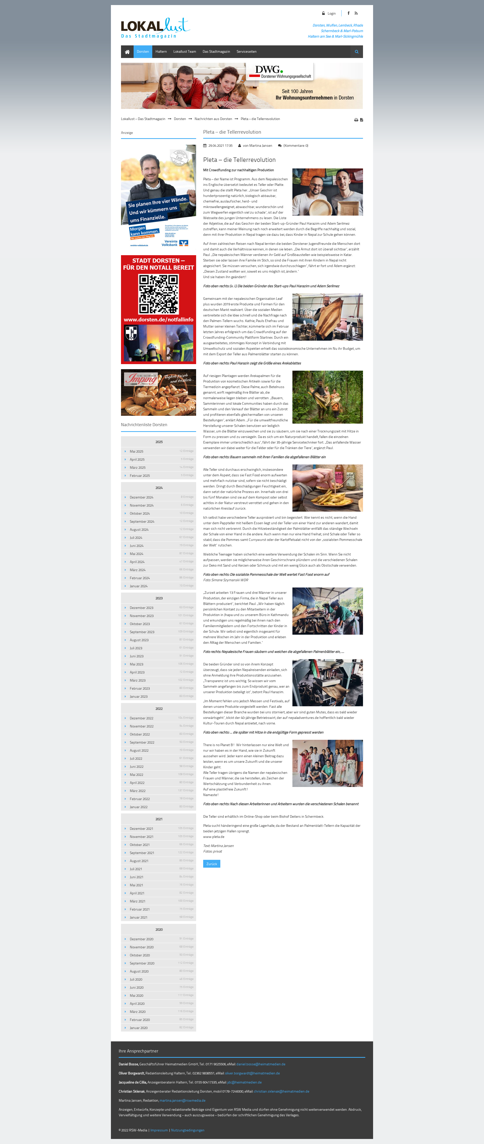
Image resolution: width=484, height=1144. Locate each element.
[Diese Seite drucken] (356, 120)
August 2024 (162, 529)
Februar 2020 (162, 1019)
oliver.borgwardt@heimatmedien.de (252, 1073)
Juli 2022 (162, 758)
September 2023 (162, 631)
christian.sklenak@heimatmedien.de (281, 1091)
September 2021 (162, 852)
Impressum (159, 1130)
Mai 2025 (162, 451)
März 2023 (162, 680)
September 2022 (162, 742)
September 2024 (162, 521)
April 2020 (162, 1003)
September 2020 (162, 963)
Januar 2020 (162, 1027)
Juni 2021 (162, 876)
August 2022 (162, 750)
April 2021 (162, 893)
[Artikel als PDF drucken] (361, 120)
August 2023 (162, 639)
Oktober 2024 (162, 513)
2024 (159, 487)
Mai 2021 (162, 885)
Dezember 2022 (162, 718)
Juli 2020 (162, 979)
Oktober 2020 (162, 955)
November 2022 (162, 726)
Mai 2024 (162, 553)
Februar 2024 (162, 577)
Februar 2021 (162, 909)
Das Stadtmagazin (216, 51)
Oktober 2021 (162, 844)
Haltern (161, 51)
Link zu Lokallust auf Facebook (348, 13)
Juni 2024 (162, 545)
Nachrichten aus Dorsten (213, 118)
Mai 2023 (162, 664)
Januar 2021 (162, 917)
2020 (159, 929)
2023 (159, 598)
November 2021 (162, 836)
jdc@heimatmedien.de (244, 1082)
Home (125, 47)
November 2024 (162, 505)
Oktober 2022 (162, 734)
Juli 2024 (162, 537)
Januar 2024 (162, 585)
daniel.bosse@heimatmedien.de (260, 1064)
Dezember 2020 (162, 938)
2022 (159, 708)
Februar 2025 (162, 475)
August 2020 (162, 971)
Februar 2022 (162, 798)
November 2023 (162, 615)
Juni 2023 (162, 656)
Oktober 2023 (162, 623)
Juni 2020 (162, 987)
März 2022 (162, 790)
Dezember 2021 (162, 828)
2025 (159, 441)
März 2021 (162, 901)
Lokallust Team (184, 51)
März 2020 (162, 1011)
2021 (159, 818)
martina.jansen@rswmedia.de (182, 1100)
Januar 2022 (162, 806)
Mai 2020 (162, 995)
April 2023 (162, 672)
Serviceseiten (247, 51)
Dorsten (143, 51)
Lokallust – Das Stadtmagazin (143, 118)
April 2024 (162, 561)
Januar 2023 (162, 696)
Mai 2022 (162, 774)
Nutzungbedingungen (187, 1130)
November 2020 (162, 947)
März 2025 (162, 467)
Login (332, 13)
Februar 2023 (162, 688)
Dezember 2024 (162, 497)
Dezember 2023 (162, 607)
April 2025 (162, 459)
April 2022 (162, 782)
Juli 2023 (162, 648)
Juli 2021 (162, 868)
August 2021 (162, 860)
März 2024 (162, 569)
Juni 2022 (162, 766)
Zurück (211, 863)
